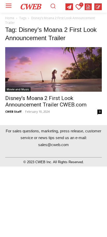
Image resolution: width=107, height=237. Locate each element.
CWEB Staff (13, 111)
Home (9, 18)
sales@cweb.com (53, 144)
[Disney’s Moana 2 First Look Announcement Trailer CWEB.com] (53, 69)
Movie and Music (18, 89)
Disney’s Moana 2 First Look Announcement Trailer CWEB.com (45, 101)
